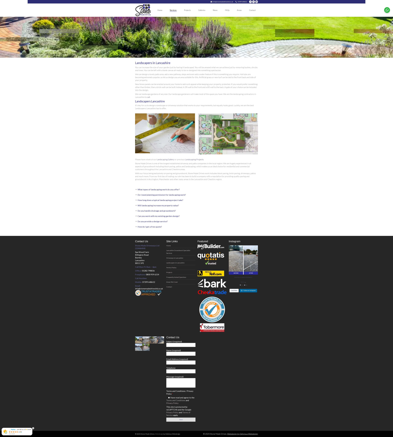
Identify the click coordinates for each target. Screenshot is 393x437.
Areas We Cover (172, 282)
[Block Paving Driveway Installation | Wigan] (146, 347)
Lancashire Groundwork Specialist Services (178, 251)
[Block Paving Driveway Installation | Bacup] (138, 347)
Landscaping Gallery (165, 159)
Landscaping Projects (194, 159)
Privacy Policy (172, 403)
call (148, 97)
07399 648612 (242, 2)
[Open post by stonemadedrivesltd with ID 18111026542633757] (243, 260)
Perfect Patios (171, 267)
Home (168, 246)
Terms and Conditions (175, 400)
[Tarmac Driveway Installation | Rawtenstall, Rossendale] (153, 340)
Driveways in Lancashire (174, 258)
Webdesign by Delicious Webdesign (242, 434)
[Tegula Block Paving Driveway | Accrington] (138, 340)
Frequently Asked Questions (176, 277)
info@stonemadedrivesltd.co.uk (223, 2)
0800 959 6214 (152, 274)
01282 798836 (148, 271)
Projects (169, 272)
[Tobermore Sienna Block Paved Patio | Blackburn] (146, 340)
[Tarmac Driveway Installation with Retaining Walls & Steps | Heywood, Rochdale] (160, 340)
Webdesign (159, 434)
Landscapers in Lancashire (175, 263)
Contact (169, 287)
